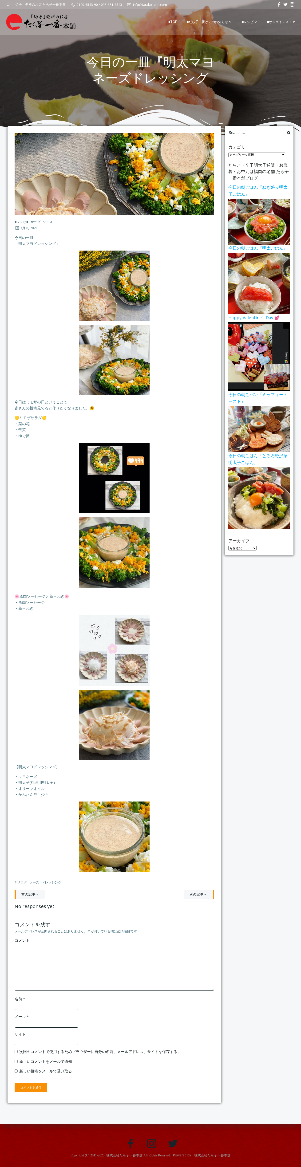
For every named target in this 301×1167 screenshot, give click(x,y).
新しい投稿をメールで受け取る (45, 1071)
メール (22, 1016)
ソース (48, 222)
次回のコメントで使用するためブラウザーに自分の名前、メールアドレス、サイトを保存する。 (100, 1051)
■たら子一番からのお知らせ (207, 22)
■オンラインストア (281, 22)
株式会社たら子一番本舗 (124, 1155)
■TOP (172, 22)
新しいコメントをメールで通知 (45, 1061)
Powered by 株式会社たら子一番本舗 (201, 1155)
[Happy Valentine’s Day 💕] (259, 356)
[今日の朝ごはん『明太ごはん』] (259, 283)
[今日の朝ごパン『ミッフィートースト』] (259, 428)
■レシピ (247, 22)
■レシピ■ (21, 222)
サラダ (35, 222)
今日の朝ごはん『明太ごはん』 (258, 248)
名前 (20, 999)
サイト (20, 1034)
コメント (22, 940)
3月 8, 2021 (29, 228)
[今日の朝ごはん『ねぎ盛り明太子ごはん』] (259, 221)
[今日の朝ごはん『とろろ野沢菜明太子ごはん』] (259, 497)
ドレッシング (51, 882)
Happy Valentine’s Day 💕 (254, 317)
